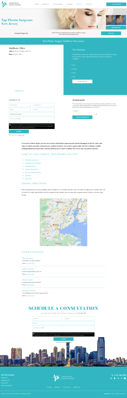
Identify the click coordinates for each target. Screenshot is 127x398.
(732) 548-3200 (30, 263)
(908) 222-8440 (30, 285)
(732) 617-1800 (17, 54)
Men (73, 77)
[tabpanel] (95, 108)
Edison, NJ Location (27, 258)
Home (37, 4)
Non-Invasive (57, 4)
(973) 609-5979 (30, 295)
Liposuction (28, 175)
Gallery (69, 4)
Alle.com (59, 33)
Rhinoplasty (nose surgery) (32, 160)
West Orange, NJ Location (29, 290)
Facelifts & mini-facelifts (31, 169)
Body (74, 73)
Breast (74, 69)
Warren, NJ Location (27, 279)
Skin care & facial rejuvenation (33, 172)
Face (73, 65)
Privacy (19, 135)
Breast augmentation (30, 166)
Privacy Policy (50, 126)
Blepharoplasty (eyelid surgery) (33, 163)
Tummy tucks (28, 178)
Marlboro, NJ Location (28, 269)
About (79, 4)
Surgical (45, 4)
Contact (88, 4)
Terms (23, 135)
